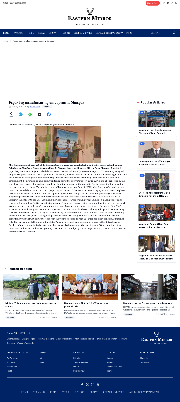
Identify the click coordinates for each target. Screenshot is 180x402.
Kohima (41, 339)
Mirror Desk (35, 106)
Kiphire (34, 339)
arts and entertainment (109, 33)
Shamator (112, 339)
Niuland (84, 339)
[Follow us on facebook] (164, 3)
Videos (110, 358)
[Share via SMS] (40, 114)
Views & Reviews (80, 362)
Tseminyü (122, 339)
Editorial (76, 358)
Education (11, 362)
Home (6, 33)
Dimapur (25, 339)
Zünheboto (29, 343)
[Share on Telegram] (21, 114)
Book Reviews (79, 371)
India (31, 33)
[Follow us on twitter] (168, 3)
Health (9, 371)
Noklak (91, 339)
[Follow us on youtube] (176, 3)
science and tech (83, 33)
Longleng (50, 339)
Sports (109, 371)
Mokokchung (68, 339)
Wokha (20, 343)
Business (111, 362)
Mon (77, 339)
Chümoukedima (13, 339)
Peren (98, 339)
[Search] (174, 32)
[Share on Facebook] (49, 114)
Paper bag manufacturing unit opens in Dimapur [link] (33, 41)
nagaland (18, 33)
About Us (144, 358)
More (129, 33)
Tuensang (11, 343)
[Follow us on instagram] (172, 3)
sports (66, 33)
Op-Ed (76, 366)
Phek (104, 339)
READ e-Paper (152, 3)
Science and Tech (114, 366)
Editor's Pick (12, 366)
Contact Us (145, 362)
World (41, 33)
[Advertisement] (90, 71)
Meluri (58, 339)
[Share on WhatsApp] (30, 114)
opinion (53, 33)
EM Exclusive (12, 358)
